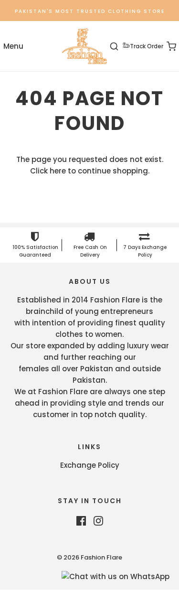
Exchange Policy (89, 465)
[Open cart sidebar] (166, 46)
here (58, 171)
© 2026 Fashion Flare (89, 557)
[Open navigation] (13, 46)
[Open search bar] (119, 46)
